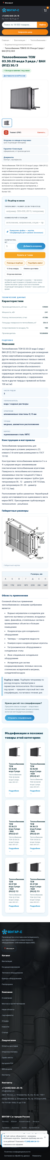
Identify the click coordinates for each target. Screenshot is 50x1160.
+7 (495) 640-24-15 (31, 1141)
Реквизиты (36, 1156)
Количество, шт (10, 241)
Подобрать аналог (35, 263)
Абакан (14, 1121)
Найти (42, 24)
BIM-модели (7, 1069)
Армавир (15, 1128)
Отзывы (5, 1021)
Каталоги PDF (7, 1063)
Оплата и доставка (31, 269)
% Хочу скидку (13, 269)
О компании (7, 998)
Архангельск (34, 1128)
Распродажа (7, 984)
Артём (24, 1128)
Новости (5, 1027)
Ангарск (36, 1121)
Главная (5, 40)
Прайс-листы (7, 1057)
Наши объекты (8, 1009)
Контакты (6, 1075)
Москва (5, 1121)
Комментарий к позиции (16, 218)
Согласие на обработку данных (17, 1156)
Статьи (5, 1032)
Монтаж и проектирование (13, 1004)
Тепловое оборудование (12, 973)
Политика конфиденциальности (17, 1152)
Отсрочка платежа (14, 274)
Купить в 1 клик (25, 255)
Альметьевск (24, 1121)
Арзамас (5, 1128)
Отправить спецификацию (19, 718)
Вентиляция (19, 40)
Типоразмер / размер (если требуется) (22, 206)
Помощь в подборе (15, 263)
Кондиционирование (11, 967)
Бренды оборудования (11, 978)
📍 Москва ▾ (7, 3)
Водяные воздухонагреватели (18, 45)
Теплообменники (37, 40)
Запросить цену (25, 32)
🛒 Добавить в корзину (31, 246)
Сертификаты (7, 1015)
